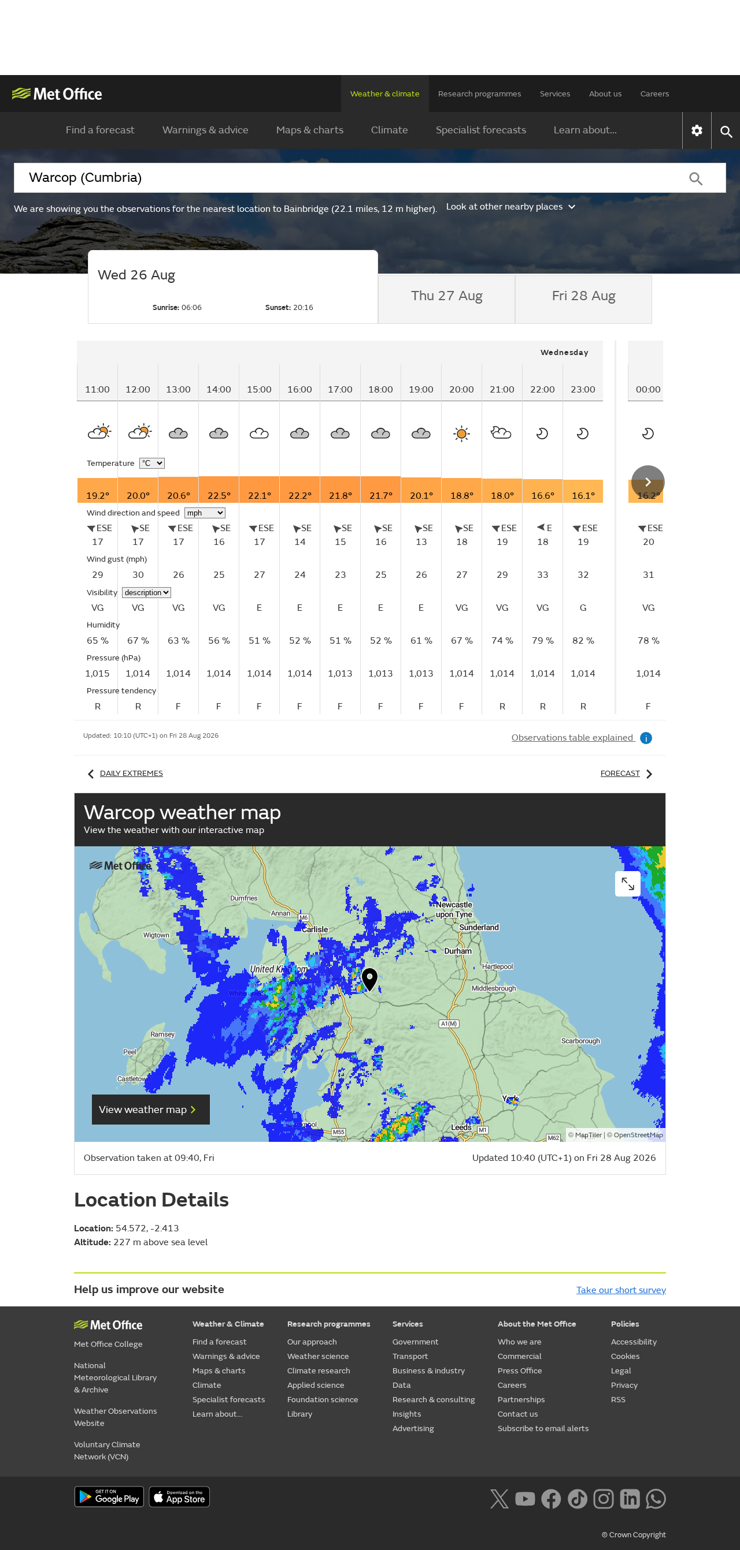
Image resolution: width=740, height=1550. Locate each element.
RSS (618, 1400)
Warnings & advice (205, 130)
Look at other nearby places (504, 206)
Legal (621, 1371)
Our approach (312, 1342)
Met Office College (108, 1344)
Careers (655, 94)
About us (605, 94)
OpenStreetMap (638, 1135)
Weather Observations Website (115, 1417)
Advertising (413, 1428)
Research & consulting (434, 1400)
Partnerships (521, 1400)
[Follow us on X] (499, 1497)
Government (416, 1342)
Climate (389, 130)
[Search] (696, 177)
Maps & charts (309, 130)
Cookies (625, 1356)
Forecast (620, 773)
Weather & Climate (228, 1324)
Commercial (520, 1356)
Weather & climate (385, 94)
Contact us (518, 1414)
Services (555, 94)
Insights (407, 1414)
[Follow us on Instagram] (603, 1497)
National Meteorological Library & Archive (115, 1378)
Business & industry (429, 1371)
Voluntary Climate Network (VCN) (107, 1451)
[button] (370, 982)
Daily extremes (131, 773)
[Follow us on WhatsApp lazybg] (656, 1497)
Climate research (318, 1371)
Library (299, 1414)
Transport (410, 1356)
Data (402, 1385)
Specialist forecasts (481, 130)
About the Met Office (537, 1324)
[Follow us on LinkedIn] (630, 1497)
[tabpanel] (346, 527)
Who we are (520, 1342)
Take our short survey (621, 1290)
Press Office (520, 1371)
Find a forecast (100, 130)
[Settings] (697, 130)
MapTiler (588, 1135)
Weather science (318, 1356)
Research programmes (479, 94)
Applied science (316, 1385)
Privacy (624, 1385)
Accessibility (634, 1342)
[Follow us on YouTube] (525, 1497)
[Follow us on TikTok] (577, 1497)
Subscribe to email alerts (543, 1428)
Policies (625, 1324)
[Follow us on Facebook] (551, 1497)
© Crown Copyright (634, 1535)
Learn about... (585, 130)
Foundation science (322, 1400)
